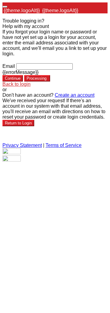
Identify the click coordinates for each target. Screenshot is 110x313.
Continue (12, 78)
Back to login (16, 84)
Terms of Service (64, 145)
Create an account (74, 95)
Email (8, 66)
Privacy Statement (22, 145)
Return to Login (18, 123)
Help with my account (25, 26)
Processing (37, 78)
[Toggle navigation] (4, 7)
